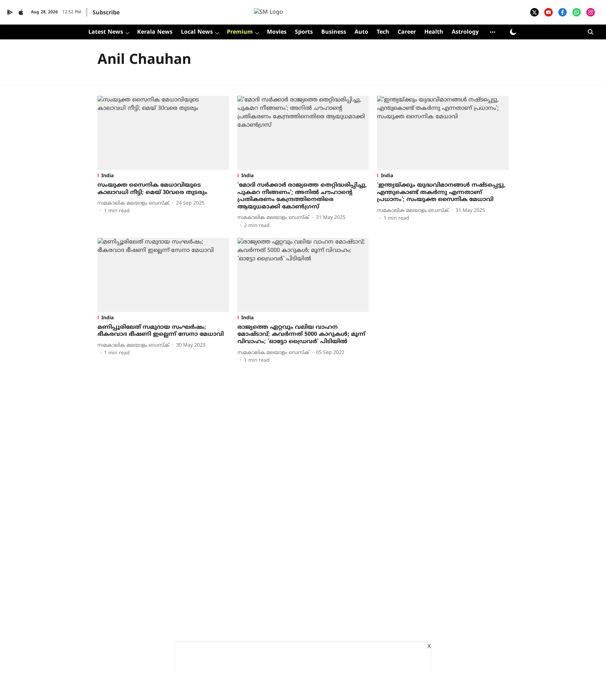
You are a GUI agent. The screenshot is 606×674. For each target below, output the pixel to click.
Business (333, 32)
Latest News (105, 32)
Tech (383, 32)
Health (433, 32)
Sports (304, 32)
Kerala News (155, 32)
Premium (240, 32)
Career (407, 32)
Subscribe (106, 12)
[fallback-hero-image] (163, 133)
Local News (197, 32)
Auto (361, 32)
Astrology (465, 32)
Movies (277, 32)
